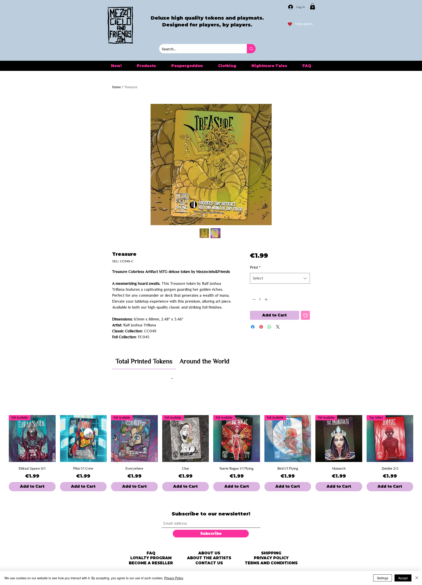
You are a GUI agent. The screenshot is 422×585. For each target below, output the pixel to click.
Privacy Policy (173, 578)
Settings (382, 578)
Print (255, 267)
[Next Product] (419, 438)
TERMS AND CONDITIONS (271, 563)
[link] (144, 361)
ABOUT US (209, 553)
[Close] (416, 577)
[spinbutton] (260, 299)
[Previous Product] (2, 438)
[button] (312, 6)
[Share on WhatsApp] (269, 326)
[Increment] (266, 299)
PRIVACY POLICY (271, 558)
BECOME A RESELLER (151, 563)
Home (116, 87)
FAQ (151, 553)
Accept (403, 578)
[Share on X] (277, 326)
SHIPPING (271, 553)
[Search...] (251, 48)
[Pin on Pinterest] (261, 326)
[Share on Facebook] (252, 326)
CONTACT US (209, 563)
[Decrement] (253, 299)
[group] (211, 453)
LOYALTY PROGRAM (151, 558)
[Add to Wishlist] (305, 315)
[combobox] (280, 278)
